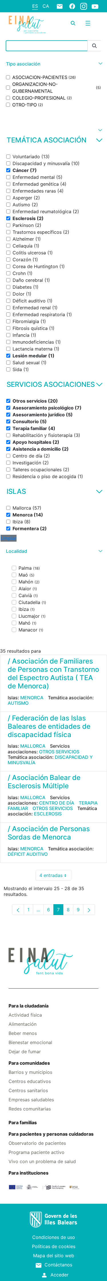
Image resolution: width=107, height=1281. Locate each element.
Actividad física (25, 1015)
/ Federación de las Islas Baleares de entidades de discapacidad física (49, 726)
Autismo (18, 703)
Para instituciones (29, 1173)
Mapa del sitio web (53, 1255)
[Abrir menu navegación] (88, 23)
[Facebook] (72, 6)
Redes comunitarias (30, 1109)
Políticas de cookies (53, 1246)
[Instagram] (83, 6)
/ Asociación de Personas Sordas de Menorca (49, 833)
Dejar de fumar (25, 1051)
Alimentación (23, 1024)
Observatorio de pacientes (37, 1143)
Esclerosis (48, 814)
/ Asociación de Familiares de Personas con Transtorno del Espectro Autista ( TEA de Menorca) (53, 673)
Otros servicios (59, 752)
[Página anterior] (18, 909)
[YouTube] (95, 6)
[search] (73, 23)
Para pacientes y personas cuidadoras (51, 1134)
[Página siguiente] (89, 909)
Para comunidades (29, 1063)
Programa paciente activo (36, 1152)
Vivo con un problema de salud (42, 1161)
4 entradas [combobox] (55, 876)
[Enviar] (94, 46)
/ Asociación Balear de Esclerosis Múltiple (44, 781)
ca (46, 6)
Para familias (23, 1122)
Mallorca (32, 746)
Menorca (31, 697)
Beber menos (23, 1033)
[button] (53, 64)
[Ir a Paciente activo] (27, 24)
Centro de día (56, 803)
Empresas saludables (31, 1099)
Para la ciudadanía (29, 1006)
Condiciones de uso (53, 1237)
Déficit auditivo (28, 854)
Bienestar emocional (30, 1042)
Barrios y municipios (30, 1072)
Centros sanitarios (28, 1090)
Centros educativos (30, 1081)
